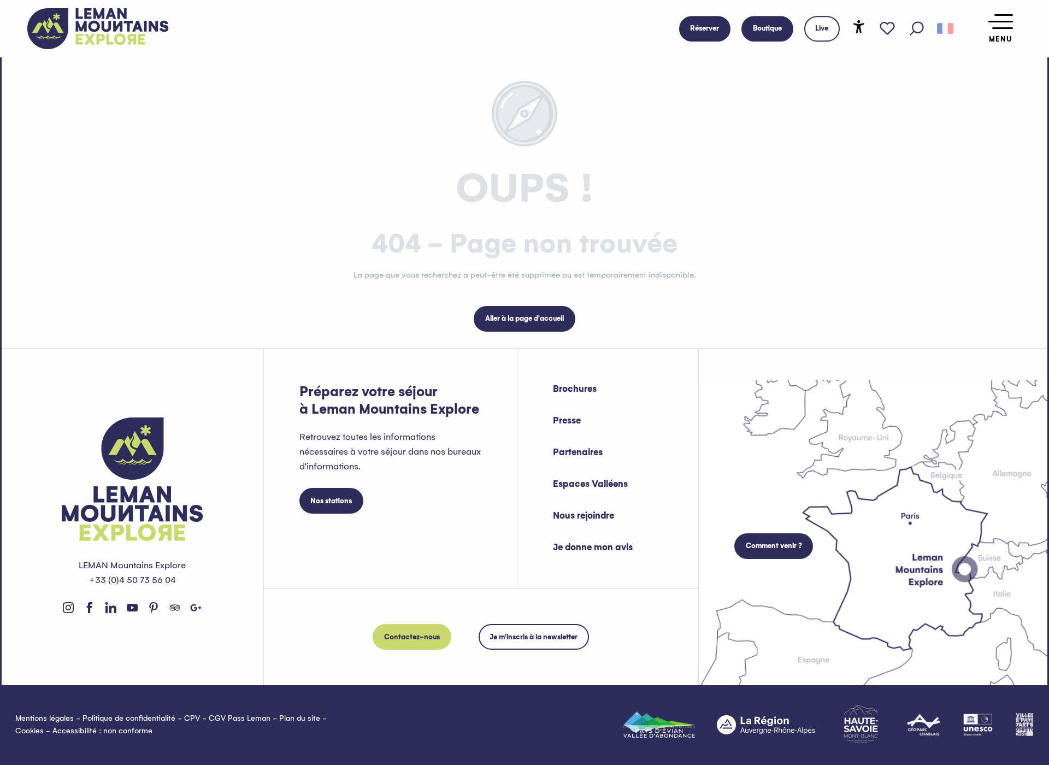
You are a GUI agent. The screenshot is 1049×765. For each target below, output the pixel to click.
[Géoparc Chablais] (923, 724)
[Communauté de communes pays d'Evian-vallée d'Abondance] (659, 724)
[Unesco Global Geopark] (978, 724)
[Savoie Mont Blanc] (861, 724)
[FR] (945, 29)
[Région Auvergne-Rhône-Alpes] (766, 724)
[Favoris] (887, 29)
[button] (916, 29)
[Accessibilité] (859, 27)
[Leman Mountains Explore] (98, 28)
